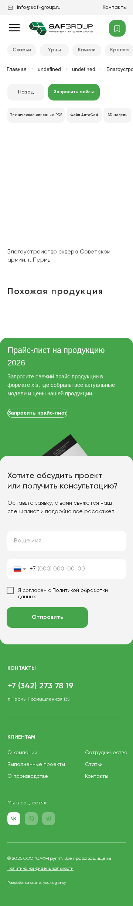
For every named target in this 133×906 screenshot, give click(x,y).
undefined (49, 69)
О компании (22, 752)
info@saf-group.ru (39, 7)
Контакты (115, 7)
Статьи (94, 764)
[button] (74, 92)
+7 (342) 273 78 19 (41, 686)
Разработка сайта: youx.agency (36, 883)
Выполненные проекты (36, 764)
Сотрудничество (106, 752)
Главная (17, 69)
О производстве (27, 776)
